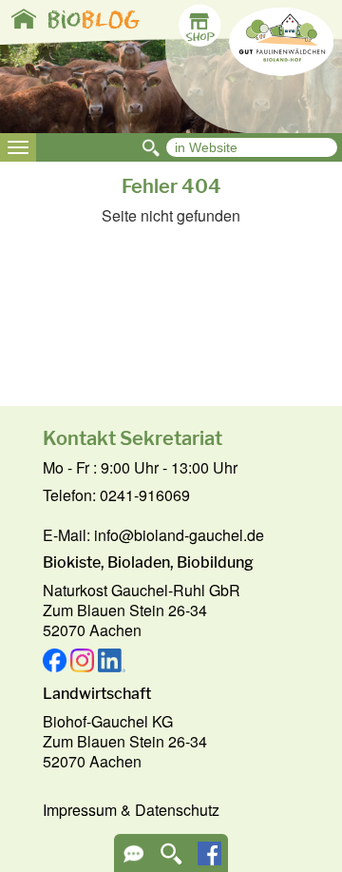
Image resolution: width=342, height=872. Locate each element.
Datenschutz (177, 810)
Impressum (80, 810)
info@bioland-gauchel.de (179, 535)
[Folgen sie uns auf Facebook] (209, 859)
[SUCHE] (171, 860)
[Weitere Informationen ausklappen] (133, 860)
